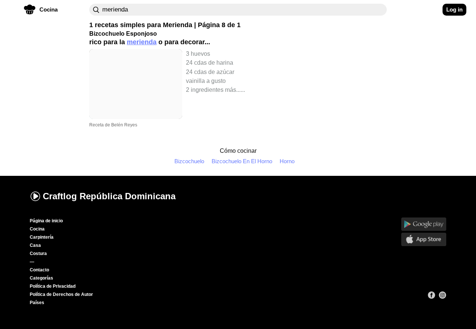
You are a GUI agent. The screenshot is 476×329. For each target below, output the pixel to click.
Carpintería (42, 237)
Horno (287, 161)
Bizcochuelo (189, 161)
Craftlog (109, 196)
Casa (35, 245)
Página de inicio (46, 221)
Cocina (37, 229)
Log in (454, 9)
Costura (38, 253)
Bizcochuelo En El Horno (242, 161)
